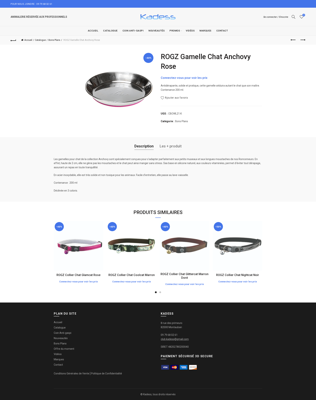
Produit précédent (293, 40)
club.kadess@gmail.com (175, 339)
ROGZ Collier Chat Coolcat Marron (131, 275)
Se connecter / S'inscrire (275, 17)
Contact (222, 30)
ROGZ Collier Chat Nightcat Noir (237, 275)
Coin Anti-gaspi (133, 30)
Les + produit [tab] (171, 146)
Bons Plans (54, 40)
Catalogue (110, 30)
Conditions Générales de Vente (71, 373)
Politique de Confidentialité (106, 373)
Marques (205, 30)
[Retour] (13, 40)
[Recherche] (293, 17)
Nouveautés (156, 30)
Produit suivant (302, 40)
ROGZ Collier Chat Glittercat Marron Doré (184, 275)
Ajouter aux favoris (176, 97)
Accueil (93, 30)
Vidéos (190, 30)
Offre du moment (64, 348)
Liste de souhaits (303, 15)
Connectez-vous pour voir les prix (184, 78)
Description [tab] (144, 146)
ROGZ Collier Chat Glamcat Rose (78, 275)
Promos (175, 30)
